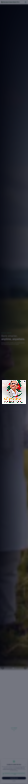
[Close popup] (24, 382)
